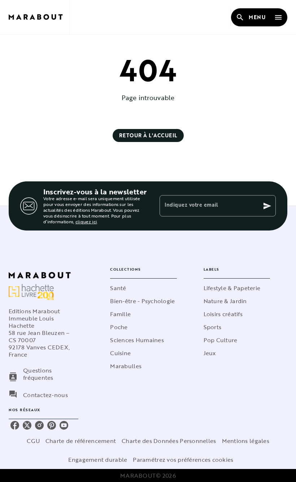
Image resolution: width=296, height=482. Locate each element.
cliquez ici (86, 221)
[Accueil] (39, 17)
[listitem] (15, 425)
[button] (148, 135)
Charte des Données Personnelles (169, 440)
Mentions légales (245, 440)
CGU (33, 440)
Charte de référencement (80, 440)
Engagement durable (97, 459)
